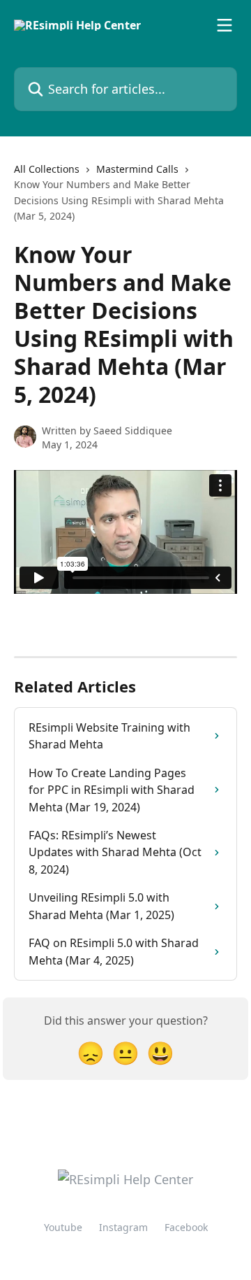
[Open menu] (224, 25)
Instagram (123, 1227)
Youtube (63, 1227)
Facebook (186, 1227)
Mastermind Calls (137, 169)
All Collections (46, 169)
